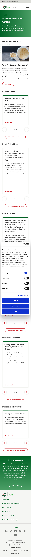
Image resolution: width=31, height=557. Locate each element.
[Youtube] (15, 535)
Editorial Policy (20, 540)
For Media (5, 511)
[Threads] (20, 531)
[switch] (26, 278)
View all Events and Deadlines (15, 399)
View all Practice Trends (15, 137)
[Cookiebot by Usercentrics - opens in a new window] (22, 244)
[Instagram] (11, 531)
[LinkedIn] (15, 531)
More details (8, 122)
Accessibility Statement (16, 547)
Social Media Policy (21, 542)
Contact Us (10, 540)
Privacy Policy (10, 542)
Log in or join (15, 485)
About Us (5, 499)
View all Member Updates (15, 330)
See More (8, 84)
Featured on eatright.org (9, 519)
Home (5, 14)
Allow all (15, 300)
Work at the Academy (16, 544)
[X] (24, 531)
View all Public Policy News (16, 206)
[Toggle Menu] (27, 7)
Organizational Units (8, 515)
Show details (22, 295)
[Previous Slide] (4, 129)
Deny (15, 311)
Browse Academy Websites (10, 1)
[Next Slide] (27, 129)
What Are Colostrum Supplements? (15, 65)
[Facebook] (6, 531)
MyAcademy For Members (10, 503)
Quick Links (5, 507)
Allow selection (15, 306)
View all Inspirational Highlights (15, 450)
